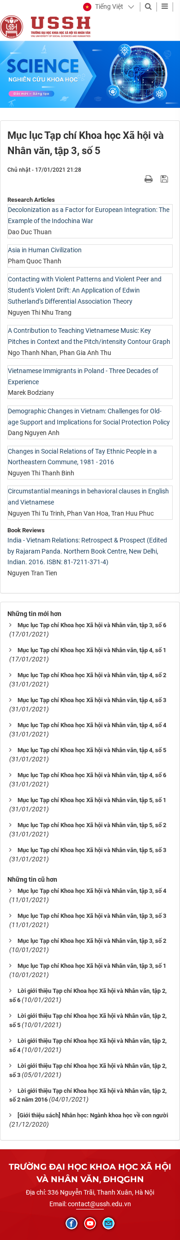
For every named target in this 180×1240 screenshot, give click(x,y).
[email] (108, 1223)
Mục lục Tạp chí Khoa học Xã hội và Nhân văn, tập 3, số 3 (92, 915)
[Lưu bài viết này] (165, 178)
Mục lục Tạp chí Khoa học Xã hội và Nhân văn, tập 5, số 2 (92, 825)
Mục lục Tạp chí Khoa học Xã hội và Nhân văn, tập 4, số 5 (92, 750)
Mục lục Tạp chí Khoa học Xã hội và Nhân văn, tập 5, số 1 (92, 800)
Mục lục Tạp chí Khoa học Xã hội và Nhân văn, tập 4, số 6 (92, 775)
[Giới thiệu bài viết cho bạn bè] (137, 178)
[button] (103, 7)
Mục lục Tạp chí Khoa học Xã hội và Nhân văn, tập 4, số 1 (92, 650)
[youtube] (90, 1223)
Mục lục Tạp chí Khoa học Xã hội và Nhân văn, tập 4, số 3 (92, 700)
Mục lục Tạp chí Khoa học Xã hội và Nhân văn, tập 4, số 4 (92, 725)
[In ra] (149, 178)
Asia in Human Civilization (45, 250)
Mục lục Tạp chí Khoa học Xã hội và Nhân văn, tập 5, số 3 (92, 850)
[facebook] (71, 1223)
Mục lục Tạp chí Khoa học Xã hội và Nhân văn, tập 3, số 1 (92, 965)
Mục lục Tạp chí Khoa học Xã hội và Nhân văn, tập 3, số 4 (92, 890)
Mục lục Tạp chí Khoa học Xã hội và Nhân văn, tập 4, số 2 (92, 675)
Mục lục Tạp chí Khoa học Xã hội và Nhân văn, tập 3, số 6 (92, 625)
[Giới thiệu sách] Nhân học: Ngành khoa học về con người (93, 1115)
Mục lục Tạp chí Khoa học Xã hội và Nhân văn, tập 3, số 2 (92, 940)
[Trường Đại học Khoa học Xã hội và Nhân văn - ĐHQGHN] (11, 26)
